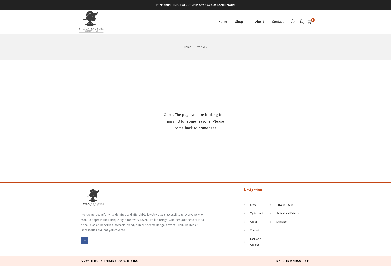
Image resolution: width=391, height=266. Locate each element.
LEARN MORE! (226, 5)
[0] (309, 21)
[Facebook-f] (84, 240)
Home (187, 47)
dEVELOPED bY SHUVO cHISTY (293, 260)
